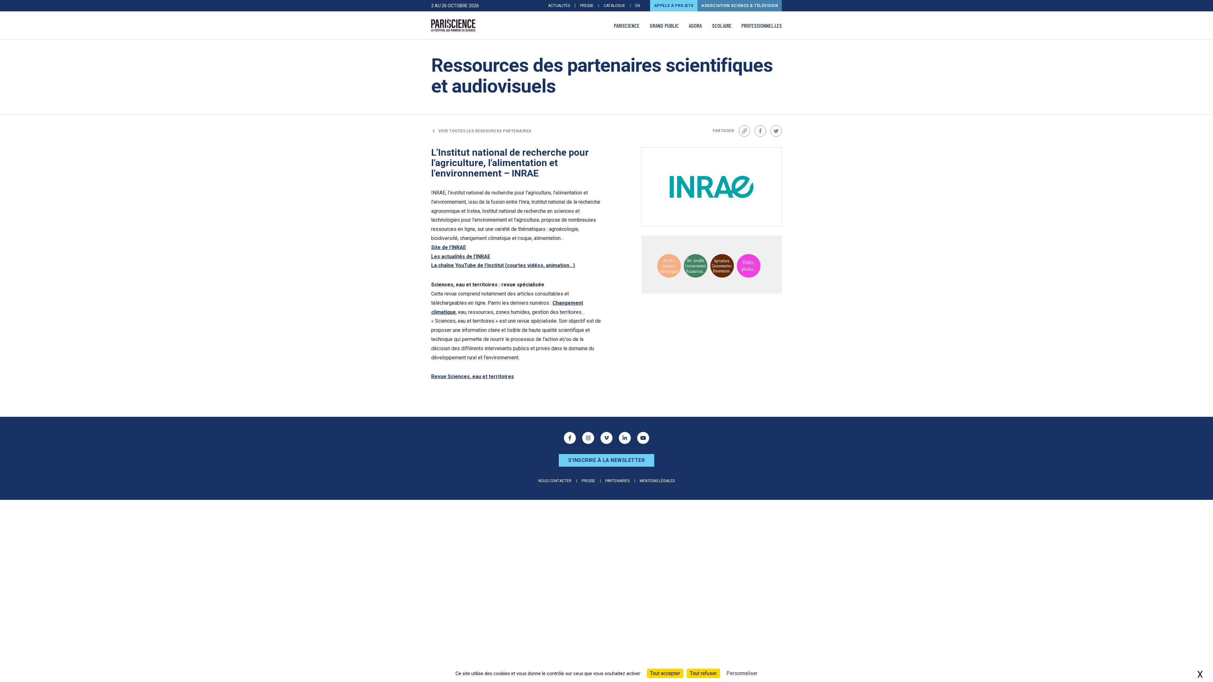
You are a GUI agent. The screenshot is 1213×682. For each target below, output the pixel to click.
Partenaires (617, 481)
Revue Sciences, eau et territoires (472, 377)
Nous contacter (554, 481)
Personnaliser (742, 673)
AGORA (695, 25)
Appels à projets (674, 5)
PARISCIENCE (627, 25)
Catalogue (614, 5)
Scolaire (722, 25)
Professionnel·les (761, 25)
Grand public (664, 25)
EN (637, 5)
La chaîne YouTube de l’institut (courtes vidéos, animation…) (503, 265)
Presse (587, 5)
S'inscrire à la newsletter (606, 460)
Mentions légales (657, 481)
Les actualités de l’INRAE (460, 257)
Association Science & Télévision (739, 5)
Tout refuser (703, 673)
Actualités (559, 5)
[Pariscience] (453, 25)
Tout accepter (665, 673)
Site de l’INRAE (448, 247)
